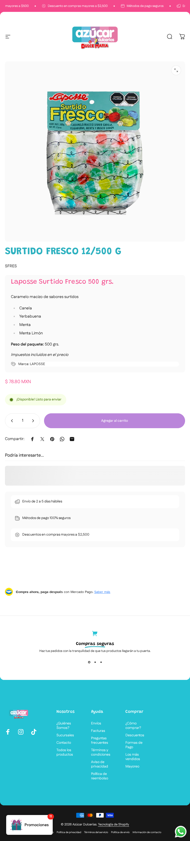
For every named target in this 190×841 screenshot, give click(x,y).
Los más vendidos (132, 756)
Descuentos (134, 735)
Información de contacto (147, 832)
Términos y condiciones (100, 752)
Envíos (96, 723)
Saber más (102, 591)
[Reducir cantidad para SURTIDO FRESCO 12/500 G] (11, 421)
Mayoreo (132, 766)
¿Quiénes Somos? (63, 725)
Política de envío (120, 832)
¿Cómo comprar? (133, 725)
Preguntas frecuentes (99, 740)
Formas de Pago (133, 745)
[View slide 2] (95, 662)
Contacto (63, 743)
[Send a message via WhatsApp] (181, 832)
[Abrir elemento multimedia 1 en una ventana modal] (176, 70)
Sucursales (65, 735)
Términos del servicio (96, 832)
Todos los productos (64, 752)
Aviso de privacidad (99, 764)
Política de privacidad (69, 832)
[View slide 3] (101, 662)
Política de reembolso (99, 776)
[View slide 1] (89, 662)
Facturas (98, 731)
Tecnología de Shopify (113, 824)
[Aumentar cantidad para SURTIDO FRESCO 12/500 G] (34, 421)
